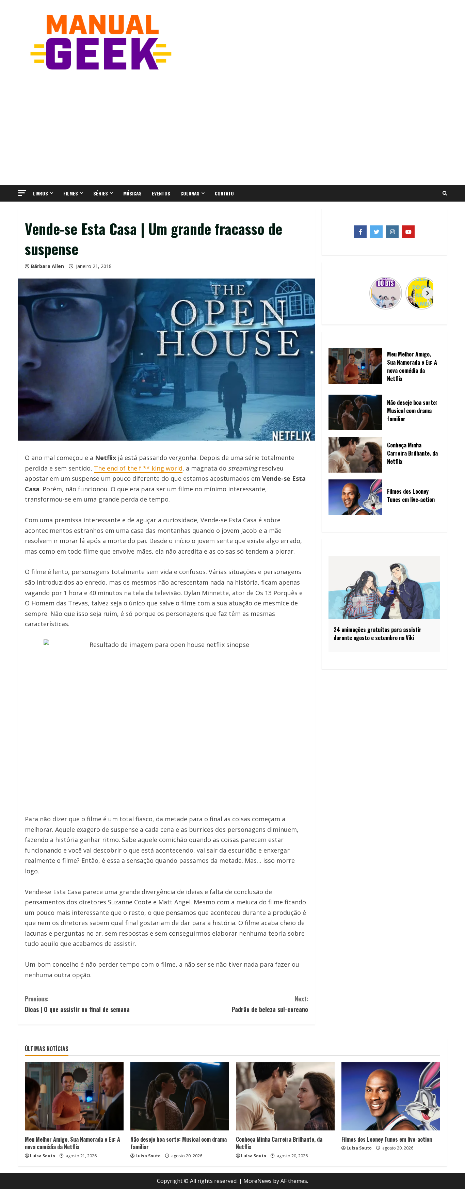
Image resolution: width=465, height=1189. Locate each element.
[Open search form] (445, 193)
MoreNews (257, 1181)
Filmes (70, 193)
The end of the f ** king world (138, 468)
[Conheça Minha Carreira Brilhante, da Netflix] (285, 1096)
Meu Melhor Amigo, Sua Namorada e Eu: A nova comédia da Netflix (72, 1143)
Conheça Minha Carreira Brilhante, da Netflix (279, 1143)
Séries (100, 193)
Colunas (189, 193)
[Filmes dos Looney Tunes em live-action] (390, 1096)
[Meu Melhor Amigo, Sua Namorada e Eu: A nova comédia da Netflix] (74, 1096)
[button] (22, 193)
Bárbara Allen (47, 266)
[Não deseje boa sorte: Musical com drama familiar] (179, 1096)
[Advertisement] (232, 127)
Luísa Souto (42, 1156)
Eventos (161, 193)
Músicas (132, 193)
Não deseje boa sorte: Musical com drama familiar (178, 1143)
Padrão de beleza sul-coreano (270, 1004)
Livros (40, 193)
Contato (224, 193)
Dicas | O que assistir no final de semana (77, 1004)
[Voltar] (341, 293)
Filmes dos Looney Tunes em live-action (386, 1139)
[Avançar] (427, 293)
